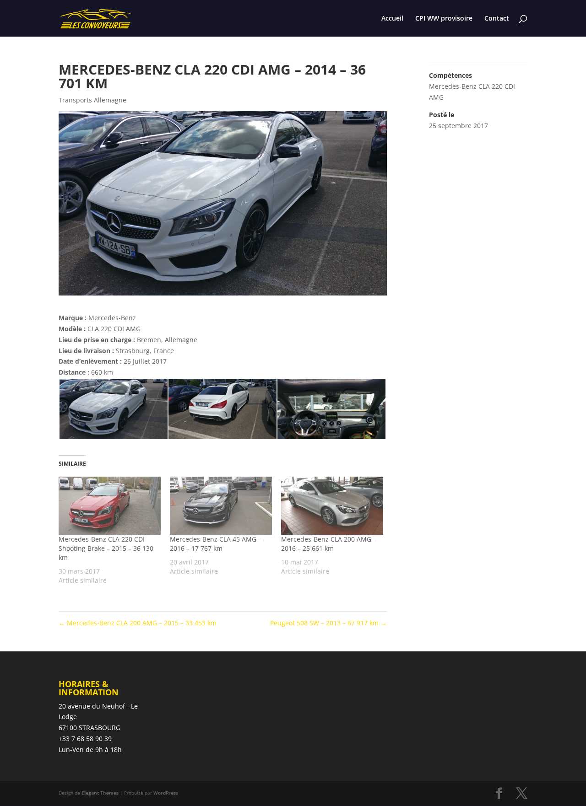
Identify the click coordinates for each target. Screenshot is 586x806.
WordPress (165, 793)
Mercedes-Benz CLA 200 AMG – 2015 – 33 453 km (138, 622)
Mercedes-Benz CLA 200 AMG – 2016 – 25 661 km (328, 544)
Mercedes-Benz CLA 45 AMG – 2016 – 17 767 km (215, 544)
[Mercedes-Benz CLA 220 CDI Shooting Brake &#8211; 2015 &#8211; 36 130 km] (110, 506)
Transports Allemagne (92, 100)
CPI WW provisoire (443, 18)
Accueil (392, 18)
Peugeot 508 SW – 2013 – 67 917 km (328, 622)
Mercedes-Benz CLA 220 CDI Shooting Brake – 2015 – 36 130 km (106, 548)
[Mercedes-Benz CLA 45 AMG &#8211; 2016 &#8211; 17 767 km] (221, 506)
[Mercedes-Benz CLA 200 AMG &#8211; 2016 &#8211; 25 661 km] (332, 506)
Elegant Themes (100, 793)
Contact (496, 18)
